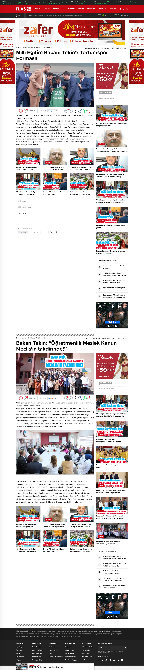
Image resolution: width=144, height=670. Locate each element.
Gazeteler (91, 9)
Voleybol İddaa (37, 660)
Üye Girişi (19, 647)
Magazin (81, 9)
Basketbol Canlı (87, 657)
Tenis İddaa (85, 653)
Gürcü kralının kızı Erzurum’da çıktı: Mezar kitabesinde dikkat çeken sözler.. (58, 15)
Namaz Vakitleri (70, 657)
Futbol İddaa (36, 647)
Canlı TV (52, 653)
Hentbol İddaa (37, 653)
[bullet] (45, 232)
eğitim (45, 338)
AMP (83, 660)
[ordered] (42, 232)
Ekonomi (71, 9)
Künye (18, 653)
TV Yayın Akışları (71, 660)
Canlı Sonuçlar (53, 650)
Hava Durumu (69, 650)
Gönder (23, 232)
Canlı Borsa (52, 647)
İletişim (18, 660)
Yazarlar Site (86, 650)
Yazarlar (102, 9)
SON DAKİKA (47, 47)
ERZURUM (38, 9)
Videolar (112, 9)
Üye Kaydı (19, 650)
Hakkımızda (20, 657)
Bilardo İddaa (36, 657)
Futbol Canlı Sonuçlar (56, 657)
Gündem (56, 9)
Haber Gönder (70, 653)
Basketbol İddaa (37, 650)
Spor (63, 9)
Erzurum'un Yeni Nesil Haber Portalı (28, 47)
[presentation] (22, 15)
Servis (47, 9)
